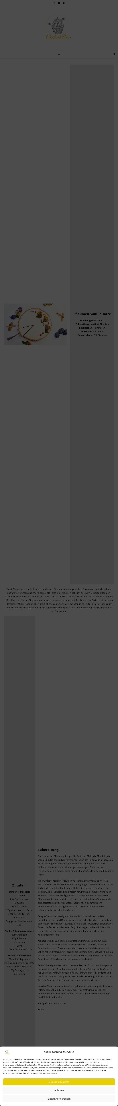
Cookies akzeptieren (59, 1082)
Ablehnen (59, 1090)
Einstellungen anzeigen (59, 1098)
